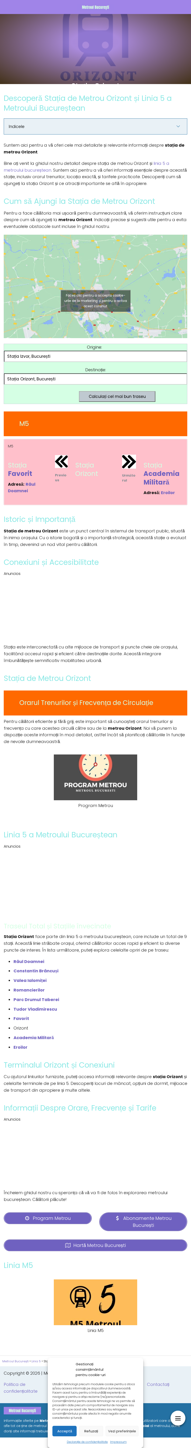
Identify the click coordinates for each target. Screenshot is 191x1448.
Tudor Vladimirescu (35, 1009)
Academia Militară (161, 478)
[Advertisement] (95, 46)
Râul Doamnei (29, 961)
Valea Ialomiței (30, 980)
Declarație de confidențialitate (87, 1442)
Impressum (118, 1442)
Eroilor (168, 493)
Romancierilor (29, 990)
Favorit (20, 473)
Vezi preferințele (122, 1431)
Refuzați (91, 1431)
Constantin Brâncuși (36, 971)
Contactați (158, 1384)
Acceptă (64, 1431)
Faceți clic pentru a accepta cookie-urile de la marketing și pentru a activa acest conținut (95, 300)
